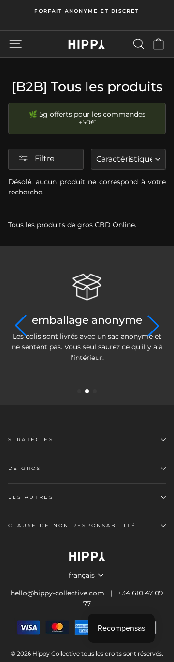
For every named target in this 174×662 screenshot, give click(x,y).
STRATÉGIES (31, 439)
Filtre (44, 158)
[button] (79, 391)
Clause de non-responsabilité (72, 526)
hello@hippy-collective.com (57, 593)
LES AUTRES (31, 497)
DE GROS (24, 468)
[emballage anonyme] (87, 287)
